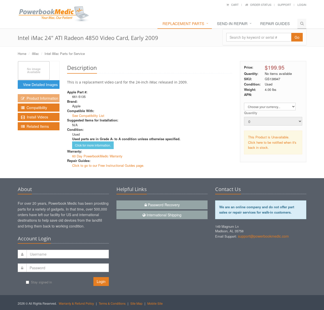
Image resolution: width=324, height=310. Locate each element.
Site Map (136, 303)
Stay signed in (41, 282)
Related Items (37, 126)
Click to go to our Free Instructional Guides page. (108, 165)
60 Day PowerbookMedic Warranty (97, 156)
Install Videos (36, 116)
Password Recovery (163, 204)
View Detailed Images (39, 84)
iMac (35, 53)
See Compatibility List (88, 115)
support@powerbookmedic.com (263, 236)
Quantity (250, 112)
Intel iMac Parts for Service (65, 53)
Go (297, 37)
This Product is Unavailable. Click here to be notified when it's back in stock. (272, 142)
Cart (234, 5)
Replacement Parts (183, 23)
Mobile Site (155, 303)
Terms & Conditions (112, 303)
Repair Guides (275, 23)
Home (22, 53)
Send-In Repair (232, 23)
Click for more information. (93, 145)
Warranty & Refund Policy (76, 303)
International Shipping (163, 214)
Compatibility (36, 107)
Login (301, 5)
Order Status (259, 5)
